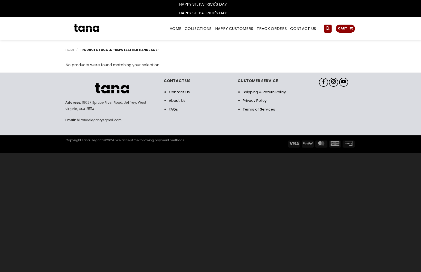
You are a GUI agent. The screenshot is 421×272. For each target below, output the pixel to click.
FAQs (173, 109)
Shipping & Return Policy (264, 91)
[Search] (328, 29)
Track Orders (272, 28)
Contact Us (179, 91)
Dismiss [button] (235, 4)
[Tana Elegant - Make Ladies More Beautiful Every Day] (97, 28)
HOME (175, 28)
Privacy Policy (255, 100)
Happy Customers (234, 28)
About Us (177, 100)
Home (70, 50)
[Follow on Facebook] (323, 82)
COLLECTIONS (198, 28)
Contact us (303, 28)
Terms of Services (259, 109)
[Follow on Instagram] (333, 82)
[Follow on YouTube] (343, 82)
